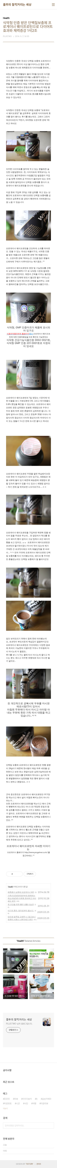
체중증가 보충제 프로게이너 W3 (21, 892)
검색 (51, 1125)
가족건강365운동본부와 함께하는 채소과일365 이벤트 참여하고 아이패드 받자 (22, 898)
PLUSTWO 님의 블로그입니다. (19, 1023)
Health (10, 886)
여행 (34, 1103)
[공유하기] (15, 874)
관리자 (38, 1164)
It (37, 1099)
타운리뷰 (44, 1103)
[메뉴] (53, 4)
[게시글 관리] (19, 874)
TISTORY (29, 1164)
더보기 (5, 1108)
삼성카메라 (46, 1099)
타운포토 (8, 1103)
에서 (20, 334)
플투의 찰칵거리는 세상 (17, 4)
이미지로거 (27, 1099)
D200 (7, 1099)
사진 (26, 1103)
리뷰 (16, 1099)
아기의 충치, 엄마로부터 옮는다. (21, 910)
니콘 (18, 1103)
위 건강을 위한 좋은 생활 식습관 (21, 904)
